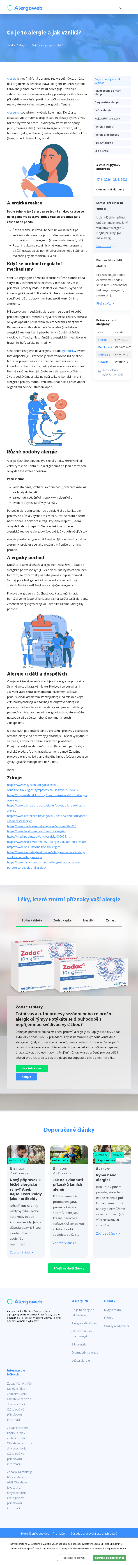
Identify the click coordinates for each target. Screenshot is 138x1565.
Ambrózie (104, 354)
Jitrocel (102, 339)
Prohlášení (60, 1534)
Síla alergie (102, 151)
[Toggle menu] (128, 8)
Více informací (32, 1068)
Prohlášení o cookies (35, 1534)
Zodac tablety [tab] (32, 920)
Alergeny (13, 112)
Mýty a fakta (112, 1310)
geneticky (68, 351)
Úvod (10, 45)
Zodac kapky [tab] (62, 920)
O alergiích (22, 45)
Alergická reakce (106, 1160)
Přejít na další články (69, 1268)
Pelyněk (103, 362)
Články (108, 1318)
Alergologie (101, 1154)
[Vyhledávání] (121, 8)
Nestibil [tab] (89, 920)
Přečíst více (103, 246)
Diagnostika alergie (107, 102)
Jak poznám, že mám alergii (108, 92)
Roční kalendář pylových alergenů (112, 372)
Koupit (26, 1077)
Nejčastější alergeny (107, 118)
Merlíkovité (105, 347)
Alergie (12, 78)
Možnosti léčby (17, 1160)
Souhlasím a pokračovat (109, 1557)
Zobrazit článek (20, 1252)
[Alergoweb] (25, 8)
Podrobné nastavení (73, 1557)
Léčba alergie (103, 110)
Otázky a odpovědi (116, 1326)
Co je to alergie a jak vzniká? (47, 45)
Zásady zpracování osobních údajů (94, 1534)
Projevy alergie (104, 142)
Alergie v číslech (104, 126)
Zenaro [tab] (111, 920)
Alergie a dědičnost (107, 134)
